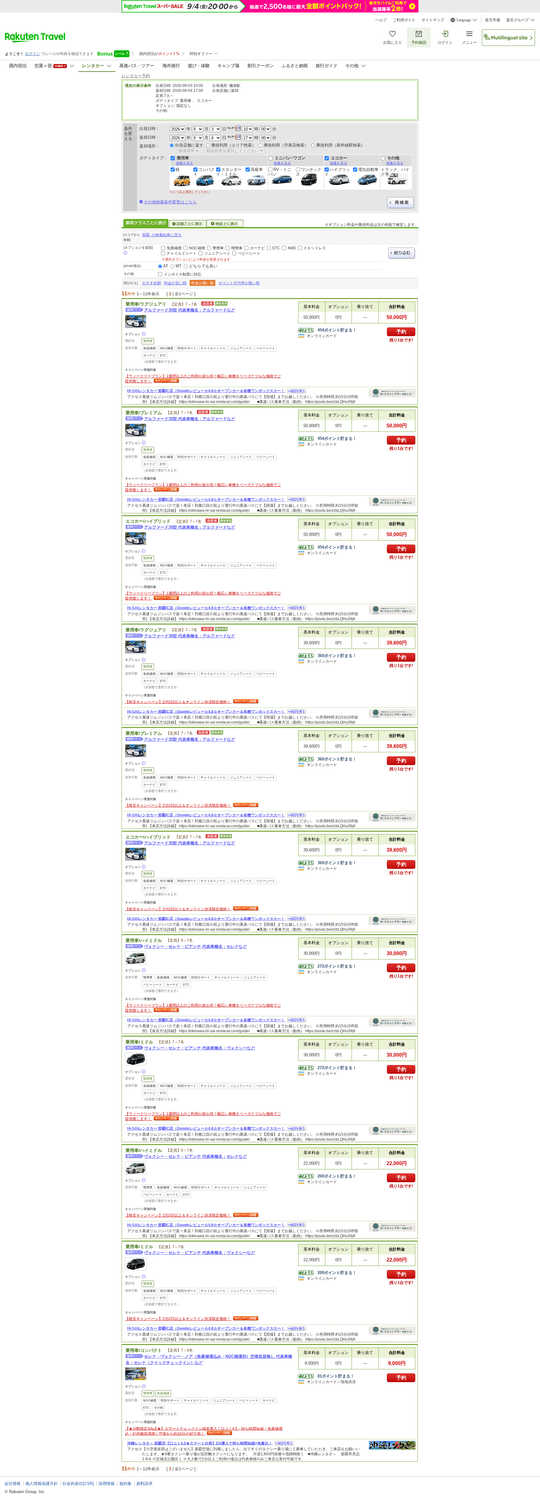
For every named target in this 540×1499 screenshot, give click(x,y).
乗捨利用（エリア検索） (233, 145)
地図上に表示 (225, 223)
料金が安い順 (175, 283)
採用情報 (106, 1483)
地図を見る (296, 391)
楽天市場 (492, 20)
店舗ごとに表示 (187, 223)
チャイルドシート (182, 253)
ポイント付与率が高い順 (239, 283)
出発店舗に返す (189, 145)
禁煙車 (218, 248)
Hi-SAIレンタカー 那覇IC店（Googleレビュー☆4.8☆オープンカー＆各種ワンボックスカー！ (206, 391)
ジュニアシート (217, 253)
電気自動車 (368, 169)
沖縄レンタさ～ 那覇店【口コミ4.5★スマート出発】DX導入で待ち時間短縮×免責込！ (200, 1443)
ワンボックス (308, 171)
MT (179, 266)
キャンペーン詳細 (165, 381)
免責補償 (174, 248)
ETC (276, 248)
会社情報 (12, 1483)
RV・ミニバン (279, 171)
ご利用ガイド (404, 20)
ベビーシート (249, 253)
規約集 (125, 1483)
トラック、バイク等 (395, 171)
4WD (292, 248)
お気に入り (392, 42)
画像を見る (184, 163)
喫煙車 (236, 248)
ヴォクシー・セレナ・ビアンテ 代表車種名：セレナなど (195, 946)
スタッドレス (314, 248)
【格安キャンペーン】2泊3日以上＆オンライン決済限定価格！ (178, 702)
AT (165, 266)
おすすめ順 (151, 283)
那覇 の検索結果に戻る (162, 235)
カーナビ (257, 248)
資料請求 (144, 1483)
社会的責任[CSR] (78, 1483)
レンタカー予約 (136, 75)
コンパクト (204, 171)
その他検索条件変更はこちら (170, 202)
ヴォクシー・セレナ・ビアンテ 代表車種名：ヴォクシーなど (199, 1048)
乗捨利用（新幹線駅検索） (340, 145)
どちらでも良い (203, 266)
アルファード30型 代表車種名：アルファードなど (189, 310)
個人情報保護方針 (41, 1483)
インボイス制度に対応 (182, 274)
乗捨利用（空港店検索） (286, 145)
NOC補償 (197, 248)
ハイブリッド (337, 171)
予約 (401, 331)
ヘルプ (381, 20)
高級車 (257, 169)
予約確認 (418, 42)
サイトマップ (433, 20)
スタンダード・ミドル (229, 171)
